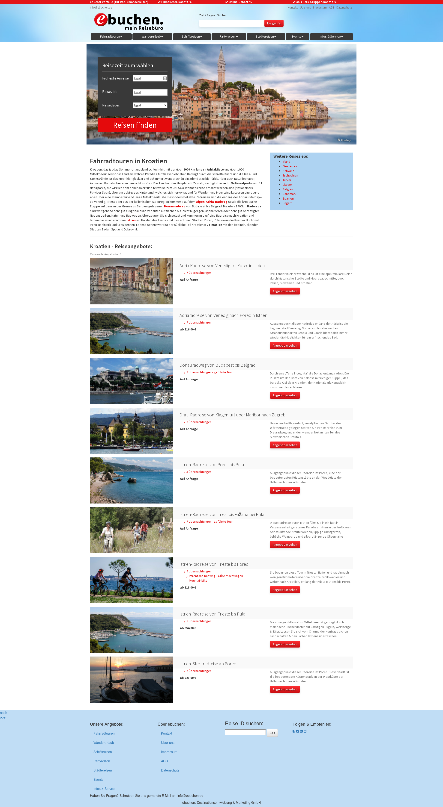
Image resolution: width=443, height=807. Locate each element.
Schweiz (288, 171)
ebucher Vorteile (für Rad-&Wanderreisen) (119, 2)
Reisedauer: (111, 105)
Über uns (305, 7)
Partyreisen (101, 761)
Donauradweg (175, 206)
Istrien (131, 220)
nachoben (3, 714)
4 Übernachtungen (199, 571)
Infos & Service (104, 788)
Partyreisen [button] (228, 36)
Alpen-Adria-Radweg (211, 202)
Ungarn (287, 203)
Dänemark (289, 194)
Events (98, 779)
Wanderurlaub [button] (151, 36)
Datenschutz (344, 7)
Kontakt (293, 7)
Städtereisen (102, 770)
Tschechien (290, 175)
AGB (331, 7)
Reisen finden (135, 125)
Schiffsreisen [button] (191, 36)
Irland (286, 161)
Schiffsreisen (102, 751)
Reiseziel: (109, 91)
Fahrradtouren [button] (110, 36)
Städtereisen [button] (265, 36)
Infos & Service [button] (330, 36)
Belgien (288, 189)
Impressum (320, 7)
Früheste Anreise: (115, 78)
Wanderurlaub (103, 742)
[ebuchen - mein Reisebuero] (126, 23)
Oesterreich (291, 166)
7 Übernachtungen (199, 273)
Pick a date (165, 78)
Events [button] (296, 36)
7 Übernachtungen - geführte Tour (209, 372)
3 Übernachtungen (199, 472)
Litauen (288, 185)
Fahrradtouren (104, 733)
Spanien (288, 198)
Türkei (287, 180)
